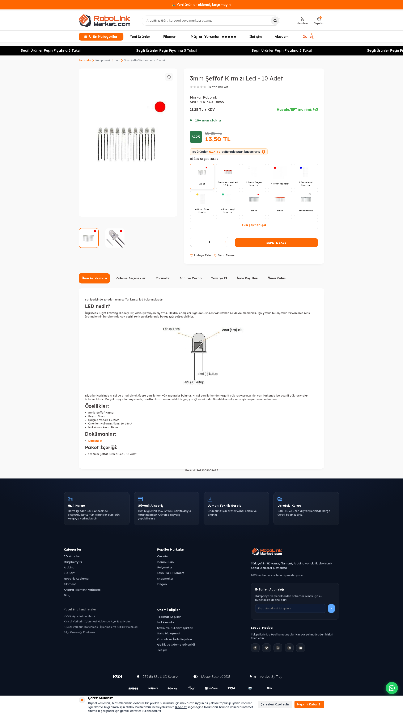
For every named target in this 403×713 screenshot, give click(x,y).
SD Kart (69, 573)
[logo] (104, 20)
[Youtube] (277, 647)
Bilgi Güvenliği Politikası (79, 632)
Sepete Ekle (276, 243)
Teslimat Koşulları (169, 616)
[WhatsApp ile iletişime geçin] (392, 688)
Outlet (307, 36)
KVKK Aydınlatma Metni (79, 616)
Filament (170, 36)
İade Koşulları (247, 278)
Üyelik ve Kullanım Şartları (175, 628)
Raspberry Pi (73, 562)
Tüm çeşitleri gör (254, 225)
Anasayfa (85, 60)
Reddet (181, 707)
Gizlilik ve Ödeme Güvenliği (176, 644)
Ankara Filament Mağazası (82, 589)
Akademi (282, 36)
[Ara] (275, 20)
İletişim (255, 36)
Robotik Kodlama (76, 578)
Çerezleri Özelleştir (274, 704)
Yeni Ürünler (140, 36)
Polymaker (164, 567)
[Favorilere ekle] (169, 77)
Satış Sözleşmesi (168, 633)
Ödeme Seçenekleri (131, 278)
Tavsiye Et (219, 278)
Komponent (103, 60)
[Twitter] (266, 647)
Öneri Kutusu (278, 278)
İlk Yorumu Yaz (218, 87)
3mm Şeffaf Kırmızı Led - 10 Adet (144, 60)
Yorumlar (163, 278)
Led (117, 60)
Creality (162, 556)
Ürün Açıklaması (94, 278)
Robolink (210, 97)
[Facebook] (255, 647)
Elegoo (162, 584)
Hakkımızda (165, 622)
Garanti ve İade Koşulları (174, 639)
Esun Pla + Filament (170, 573)
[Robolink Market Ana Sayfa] (295, 552)
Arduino (69, 567)
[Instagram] (289, 647)
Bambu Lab (165, 562)
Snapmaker (165, 578)
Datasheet (95, 440)
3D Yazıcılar (72, 556)
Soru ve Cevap (190, 278)
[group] (128, 143)
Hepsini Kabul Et (309, 704)
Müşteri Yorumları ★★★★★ (213, 36)
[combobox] (211, 21)
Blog (67, 595)
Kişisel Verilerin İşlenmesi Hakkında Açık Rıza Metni (97, 621)
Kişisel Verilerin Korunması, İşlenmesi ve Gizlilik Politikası (101, 627)
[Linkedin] (300, 647)
